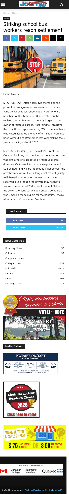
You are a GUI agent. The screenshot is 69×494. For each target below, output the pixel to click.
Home (6, 12)
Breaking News (13, 248)
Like (61, 220)
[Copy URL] (60, 38)
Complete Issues (14, 258)
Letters (9, 273)
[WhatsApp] (29, 38)
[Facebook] (6, 38)
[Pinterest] (22, 38)
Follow (59, 227)
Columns (10, 253)
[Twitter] (14, 38)
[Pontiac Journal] (34, 4)
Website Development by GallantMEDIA (43, 489)
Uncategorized (13, 283)
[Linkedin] (37, 38)
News (14, 12)
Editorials (10, 268)
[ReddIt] (45, 38)
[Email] (53, 38)
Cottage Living (13, 263)
